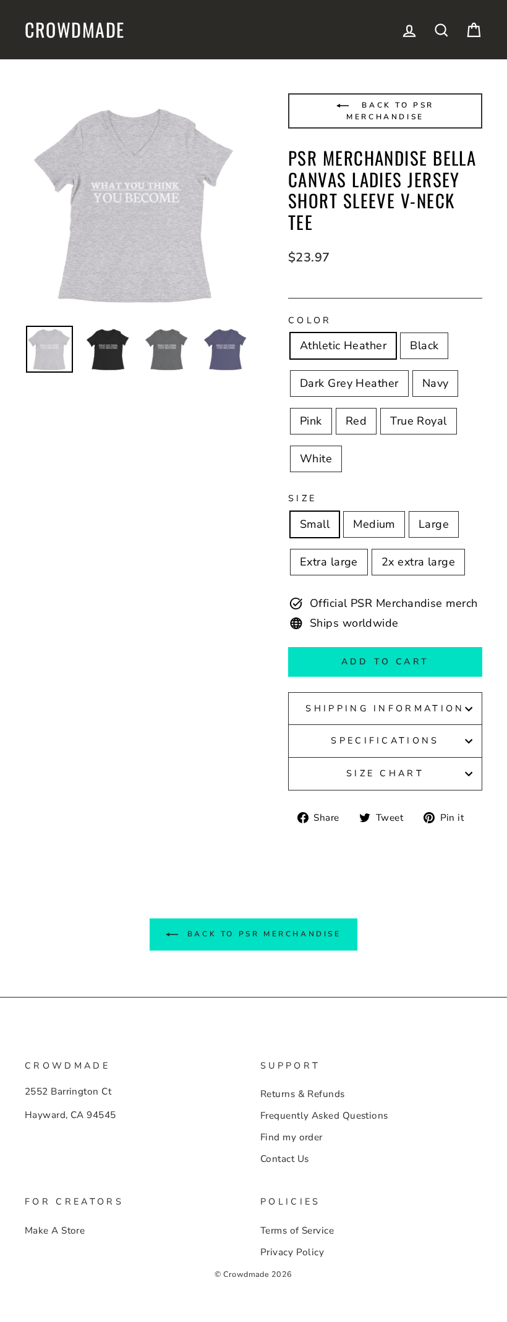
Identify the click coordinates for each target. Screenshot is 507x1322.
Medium (374, 524)
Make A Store (55, 1230)
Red (356, 420)
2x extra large (418, 561)
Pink (311, 420)
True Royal (418, 420)
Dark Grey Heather (349, 383)
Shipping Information (384, 708)
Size (302, 498)
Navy (435, 383)
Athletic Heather (343, 345)
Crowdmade (75, 30)
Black (424, 345)
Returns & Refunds (302, 1094)
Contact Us (284, 1159)
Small (315, 524)
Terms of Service (297, 1230)
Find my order (291, 1137)
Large (434, 524)
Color (310, 320)
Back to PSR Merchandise (390, 111)
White (316, 458)
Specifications (385, 740)
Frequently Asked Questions (324, 1115)
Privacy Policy (292, 1252)
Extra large (329, 561)
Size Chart (385, 773)
